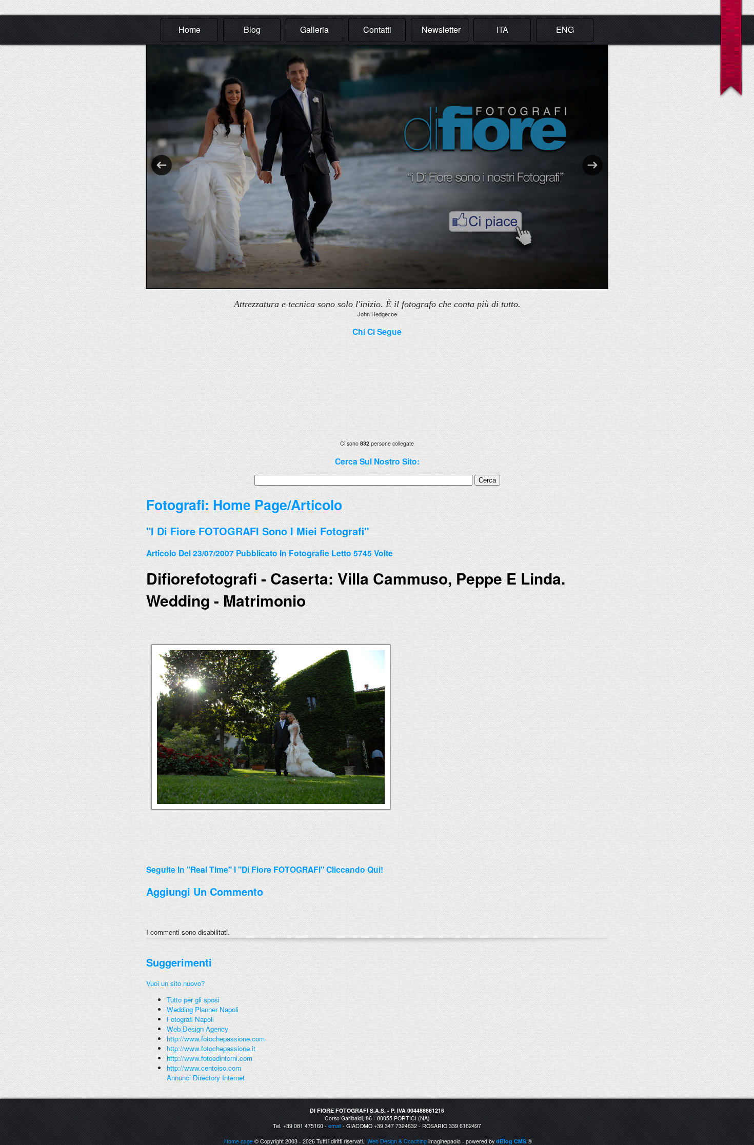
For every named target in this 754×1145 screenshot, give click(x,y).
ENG (565, 29)
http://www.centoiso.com (204, 1068)
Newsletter (441, 29)
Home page (238, 1141)
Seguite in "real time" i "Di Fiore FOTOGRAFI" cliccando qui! (264, 869)
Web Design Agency (197, 1029)
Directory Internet (219, 1077)
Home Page (250, 504)
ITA (502, 29)
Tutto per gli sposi (193, 1000)
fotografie (309, 553)
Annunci (179, 1077)
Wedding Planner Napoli (203, 1009)
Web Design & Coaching (397, 1141)
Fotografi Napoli (190, 1019)
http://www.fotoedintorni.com (209, 1058)
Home (189, 29)
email (334, 1126)
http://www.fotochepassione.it (211, 1048)
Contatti (377, 29)
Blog (252, 29)
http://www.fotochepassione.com (216, 1038)
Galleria (314, 29)
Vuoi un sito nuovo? (175, 983)
